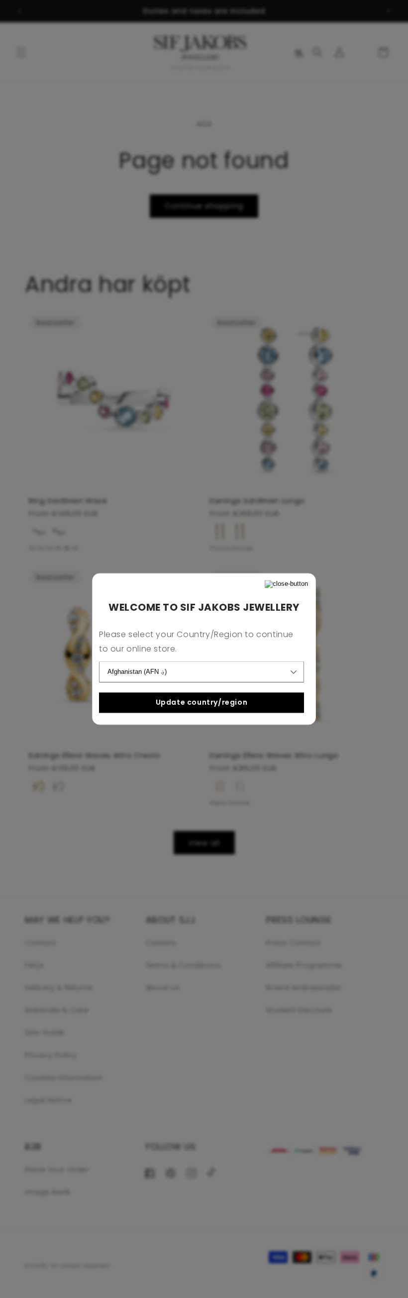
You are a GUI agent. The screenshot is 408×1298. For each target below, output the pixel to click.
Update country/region (202, 702)
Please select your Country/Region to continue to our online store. (196, 642)
